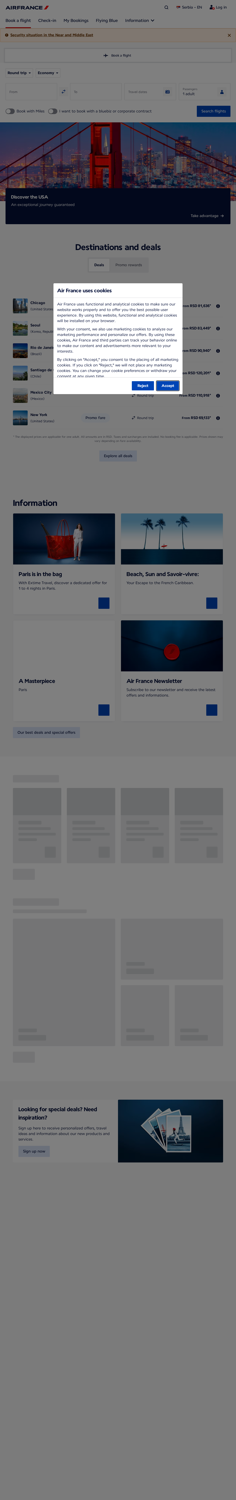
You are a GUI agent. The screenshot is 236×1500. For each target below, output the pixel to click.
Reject (143, 385)
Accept (168, 385)
